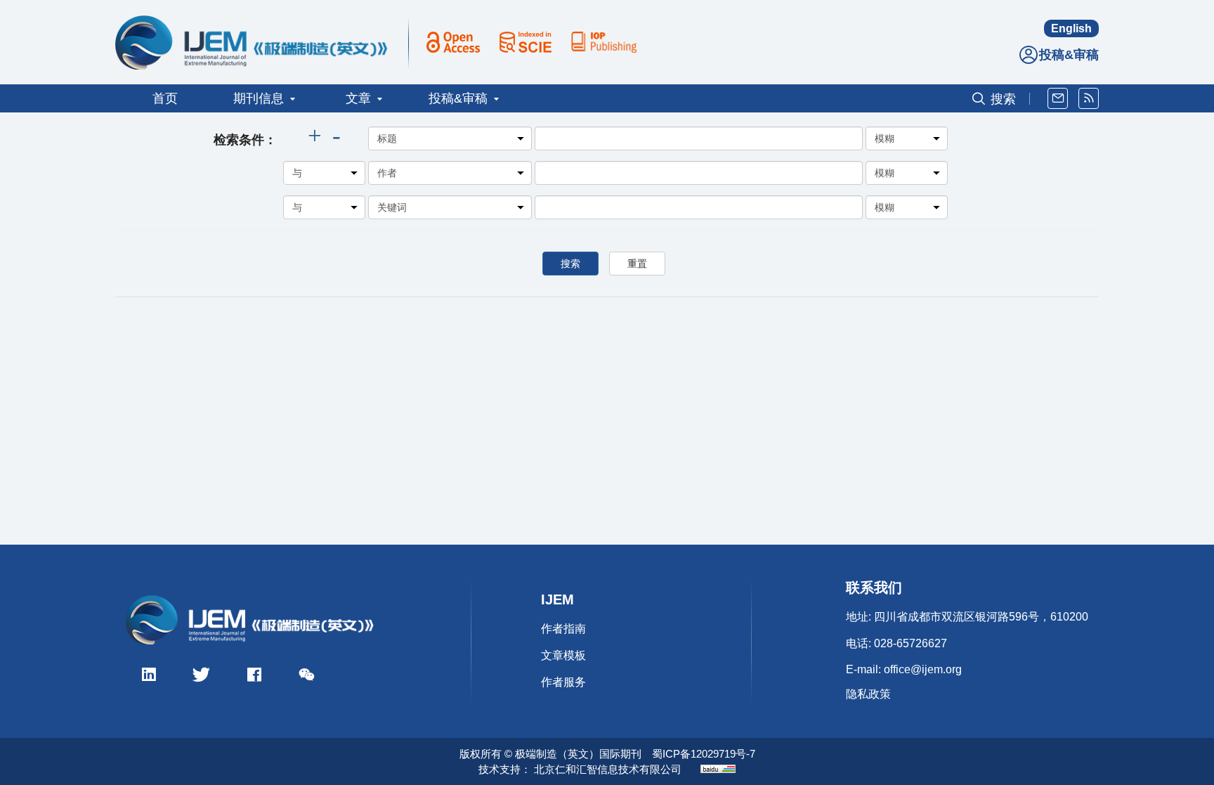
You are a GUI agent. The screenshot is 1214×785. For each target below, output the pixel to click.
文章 (358, 98)
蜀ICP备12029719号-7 (703, 754)
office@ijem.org (923, 669)
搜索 (570, 263)
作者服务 (563, 682)
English (1071, 28)
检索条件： (245, 140)
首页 (165, 98)
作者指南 (563, 629)
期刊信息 (258, 98)
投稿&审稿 (1069, 55)
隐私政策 (868, 694)
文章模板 (563, 655)
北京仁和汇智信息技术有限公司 (607, 769)
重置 (637, 263)
